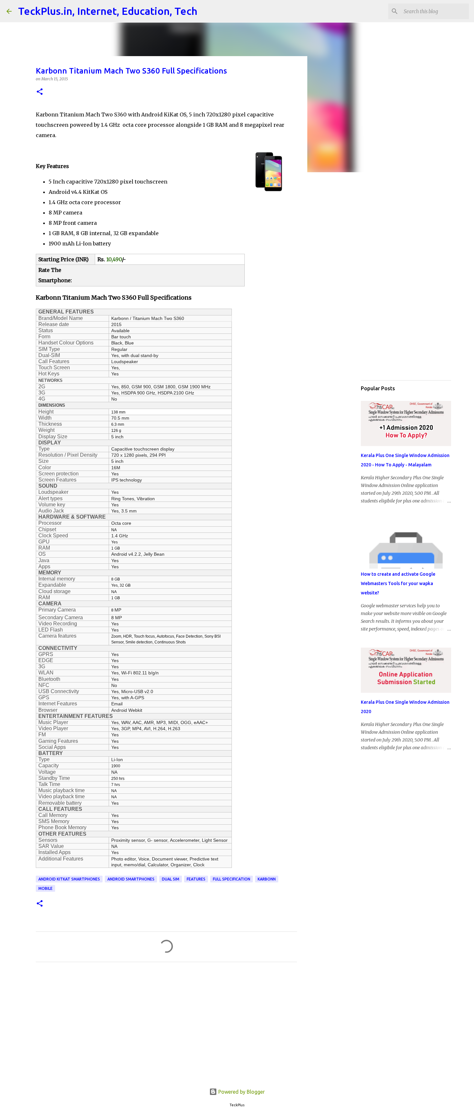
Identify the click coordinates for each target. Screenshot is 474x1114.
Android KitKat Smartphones (69, 879)
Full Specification (231, 879)
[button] (40, 92)
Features (196, 879)
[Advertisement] (166, 1027)
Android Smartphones (130, 879)
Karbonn (267, 879)
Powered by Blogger (241, 1092)
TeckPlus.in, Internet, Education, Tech (107, 11)
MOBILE (45, 888)
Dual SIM (170, 879)
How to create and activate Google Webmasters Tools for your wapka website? (398, 583)
